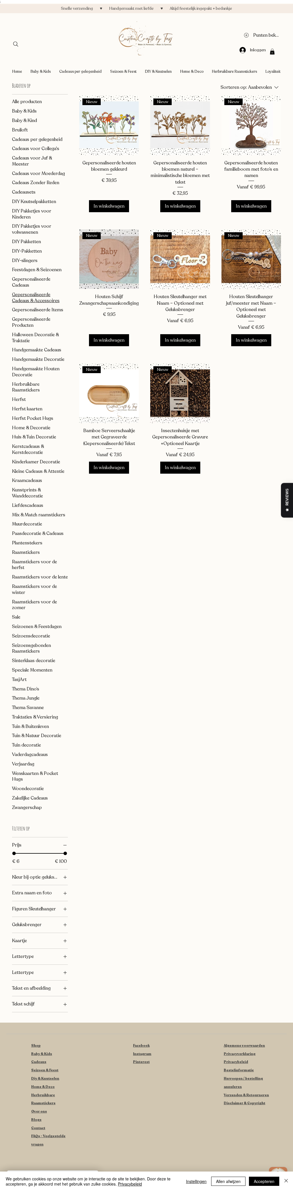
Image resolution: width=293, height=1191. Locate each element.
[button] (272, 51)
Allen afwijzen (228, 1181)
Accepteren (264, 1181)
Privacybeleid (236, 1062)
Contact (38, 1128)
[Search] (16, 44)
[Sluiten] (286, 1181)
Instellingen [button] (196, 1181)
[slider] (14, 853)
